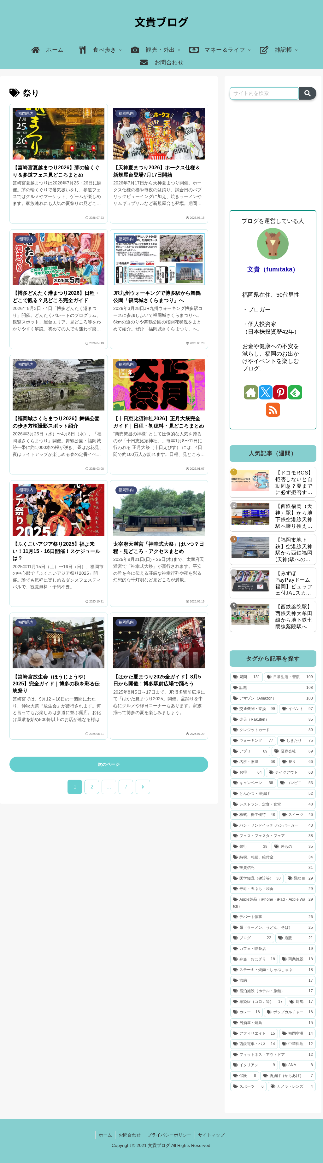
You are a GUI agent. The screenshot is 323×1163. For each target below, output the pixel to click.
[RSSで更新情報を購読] (273, 410)
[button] (307, 93)
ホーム (105, 1134)
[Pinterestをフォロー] (280, 392)
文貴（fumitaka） (273, 269)
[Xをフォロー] (266, 392)
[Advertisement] (273, 155)
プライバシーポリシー (169, 1134)
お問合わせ (130, 1134)
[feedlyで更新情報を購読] (295, 392)
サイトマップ (211, 1134)
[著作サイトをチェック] (251, 392)
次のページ (109, 764)
